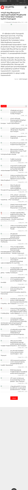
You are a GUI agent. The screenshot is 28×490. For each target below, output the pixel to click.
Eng (17, 1)
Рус (10, 1)
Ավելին (14, 398)
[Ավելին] (26, 106)
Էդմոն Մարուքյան (23, 79)
